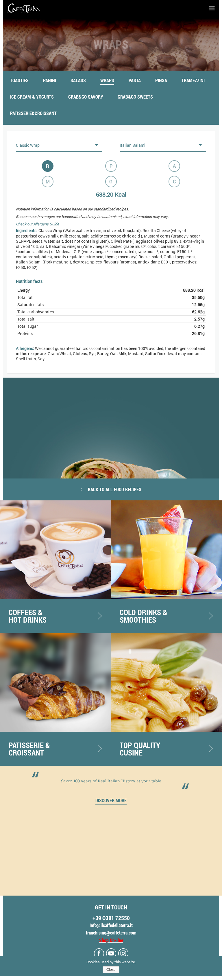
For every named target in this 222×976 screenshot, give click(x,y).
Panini (49, 80)
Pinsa (161, 80)
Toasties (19, 80)
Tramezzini (193, 80)
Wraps (107, 80)
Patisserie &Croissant (29, 748)
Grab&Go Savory (85, 97)
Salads (78, 80)
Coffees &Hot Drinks (28, 615)
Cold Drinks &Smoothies (143, 615)
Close (111, 970)
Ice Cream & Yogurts (32, 97)
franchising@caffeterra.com (111, 933)
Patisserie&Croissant (33, 113)
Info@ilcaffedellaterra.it (111, 925)
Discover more (111, 800)
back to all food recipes (114, 489)
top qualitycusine (140, 748)
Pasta (135, 80)
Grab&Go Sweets (135, 97)
